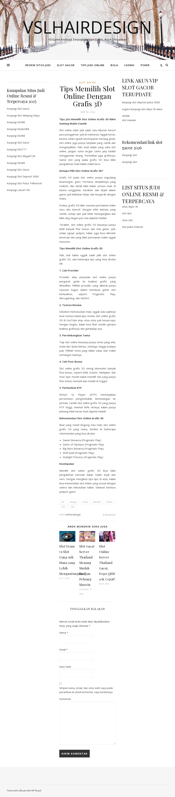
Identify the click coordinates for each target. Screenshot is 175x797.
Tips (72, 506)
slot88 (126, 115)
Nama (63, 632)
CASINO (129, 65)
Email (63, 649)
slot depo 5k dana (151, 109)
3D (63, 502)
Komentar (65, 699)
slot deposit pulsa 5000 (146, 102)
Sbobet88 (23, 129)
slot (135, 155)
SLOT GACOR (66, 65)
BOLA (114, 65)
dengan (73, 502)
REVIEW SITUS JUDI (38, 65)
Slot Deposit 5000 (28, 176)
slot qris (127, 213)
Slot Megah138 (26, 156)
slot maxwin (129, 120)
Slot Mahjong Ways (28, 115)
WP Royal (36, 790)
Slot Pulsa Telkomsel (29, 183)
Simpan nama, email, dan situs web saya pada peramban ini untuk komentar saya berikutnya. (86, 690)
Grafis (85, 502)
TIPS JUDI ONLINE (92, 65)
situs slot (127, 220)
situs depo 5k (130, 206)
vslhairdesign (73, 514)
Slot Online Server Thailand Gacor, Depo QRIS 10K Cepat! (107, 562)
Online (109, 502)
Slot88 (21, 122)
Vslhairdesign (87, 26)
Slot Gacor (23, 108)
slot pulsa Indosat (132, 226)
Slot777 (21, 149)
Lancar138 (23, 190)
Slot (63, 506)
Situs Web (65, 666)
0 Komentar (109, 514)
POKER (145, 65)
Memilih (97, 502)
